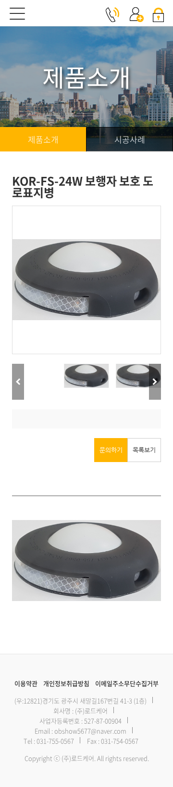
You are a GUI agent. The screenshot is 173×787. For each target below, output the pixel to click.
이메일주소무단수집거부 (127, 683)
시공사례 (129, 139)
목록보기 (144, 449)
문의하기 (111, 449)
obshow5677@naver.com (90, 730)
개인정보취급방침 (66, 683)
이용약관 (25, 683)
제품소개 (43, 139)
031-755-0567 (55, 740)
